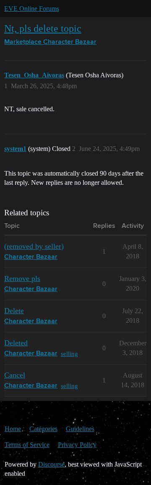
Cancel (14, 375)
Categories (43, 428)
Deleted (16, 343)
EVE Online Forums (31, 8)
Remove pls (22, 278)
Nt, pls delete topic (42, 28)
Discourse (51, 464)
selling (69, 353)
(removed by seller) (34, 246)
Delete (14, 310)
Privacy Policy (77, 444)
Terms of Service (27, 444)
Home (13, 428)
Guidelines (80, 428)
